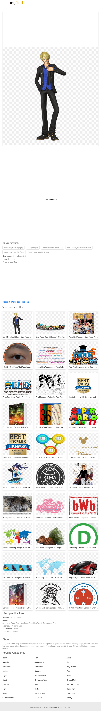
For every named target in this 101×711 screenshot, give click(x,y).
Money (69, 697)
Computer (71, 688)
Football (5, 684)
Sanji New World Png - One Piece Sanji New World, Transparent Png (29, 337)
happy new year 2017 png (14, 252)
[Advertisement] (50, 29)
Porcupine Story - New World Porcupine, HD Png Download (26, 517)
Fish (4, 688)
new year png (33, 247)
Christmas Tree (40, 680)
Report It (6, 301)
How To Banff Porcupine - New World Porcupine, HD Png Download (29, 577)
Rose (69, 675)
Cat (68, 662)
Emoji (4, 680)
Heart (4, 657)
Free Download (50, 199)
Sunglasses (39, 662)
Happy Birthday (73, 684)
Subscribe (38, 666)
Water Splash (39, 693)
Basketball (6, 666)
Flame (37, 657)
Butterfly (5, 662)
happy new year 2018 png (38, 252)
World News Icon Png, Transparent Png (51, 487)
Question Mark (8, 697)
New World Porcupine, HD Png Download (52, 547)
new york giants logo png (13, 247)
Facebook (38, 697)
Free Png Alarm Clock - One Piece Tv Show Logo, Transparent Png (29, 397)
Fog (68, 671)
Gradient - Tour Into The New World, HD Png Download (57, 517)
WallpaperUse (40, 675)
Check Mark (71, 680)
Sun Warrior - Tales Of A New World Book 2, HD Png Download (27, 427)
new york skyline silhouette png (79, 247)
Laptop (5, 671)
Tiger (4, 675)
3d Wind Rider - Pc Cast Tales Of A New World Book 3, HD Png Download (31, 608)
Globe (36, 688)
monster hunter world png (52, 247)
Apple (69, 657)
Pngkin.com (71, 693)
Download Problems (20, 301)
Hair (36, 684)
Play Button (71, 666)
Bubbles (37, 671)
